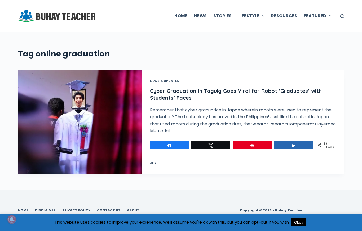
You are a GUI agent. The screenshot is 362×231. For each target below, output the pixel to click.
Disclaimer (45, 210)
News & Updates (164, 81)
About (133, 210)
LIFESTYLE (248, 16)
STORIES (222, 16)
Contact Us (108, 210)
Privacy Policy (76, 210)
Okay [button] (298, 222)
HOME (180, 16)
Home (23, 210)
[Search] (342, 16)
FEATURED (315, 16)
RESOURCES (284, 16)
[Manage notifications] (11, 219)
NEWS (200, 16)
